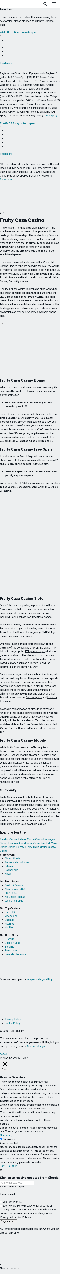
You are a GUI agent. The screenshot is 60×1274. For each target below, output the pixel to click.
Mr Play (9, 927)
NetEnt (46, 632)
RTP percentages (35, 651)
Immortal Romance (15, 954)
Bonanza (9, 946)
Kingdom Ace (16, 843)
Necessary (9, 1139)
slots (17, 624)
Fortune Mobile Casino (30, 839)
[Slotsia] (12, 3)
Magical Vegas (32, 843)
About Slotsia (12, 858)
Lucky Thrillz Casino (36, 846)
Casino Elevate (16, 846)
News (8, 873)
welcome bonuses (31, 387)
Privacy (4, 1217)
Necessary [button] (6, 1135)
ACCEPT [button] (5, 1053)
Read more (6, 63)
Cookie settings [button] (36, 1046)
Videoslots (11, 915)
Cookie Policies (22, 1217)
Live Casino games (42, 716)
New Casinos (46, 21)
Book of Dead (12, 942)
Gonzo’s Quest (34, 697)
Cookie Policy (12, 1023)
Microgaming (33, 632)
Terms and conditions (17, 862)
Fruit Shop (37, 463)
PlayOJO (10, 912)
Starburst (31, 689)
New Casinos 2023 (15, 889)
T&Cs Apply (50, 115)
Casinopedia (11, 869)
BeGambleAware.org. (40, 175)
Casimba (9, 919)
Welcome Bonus (14, 900)
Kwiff (44, 843)
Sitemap (9, 866)
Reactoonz (11, 950)
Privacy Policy (13, 1019)
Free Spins (11, 892)
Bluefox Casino (8, 839)
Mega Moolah (17, 689)
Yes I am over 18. (12, 1201)
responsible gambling (40, 979)
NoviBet (9, 923)
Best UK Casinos (14, 885)
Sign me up (7, 1221)
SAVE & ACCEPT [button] (9, 1166)
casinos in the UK (50, 269)
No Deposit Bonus (15, 896)
